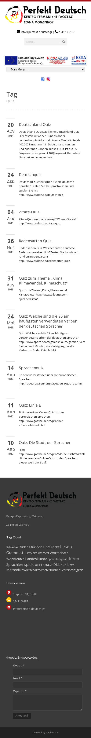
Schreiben (12, 547)
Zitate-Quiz (29, 211)
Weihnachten (15, 559)
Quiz (37, 565)
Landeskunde (36, 558)
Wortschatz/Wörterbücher (41, 570)
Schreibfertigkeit (72, 570)
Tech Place (51, 732)
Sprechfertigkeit (57, 559)
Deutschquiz (30, 174)
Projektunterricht (38, 553)
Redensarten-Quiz (35, 240)
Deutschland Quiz (35, 124)
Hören (73, 558)
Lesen (66, 546)
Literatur (47, 565)
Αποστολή (21, 715)
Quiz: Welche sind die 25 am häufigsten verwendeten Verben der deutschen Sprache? (48, 321)
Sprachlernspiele (20, 564)
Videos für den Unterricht (39, 547)
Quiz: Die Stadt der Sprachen (45, 442)
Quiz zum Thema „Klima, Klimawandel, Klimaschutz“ (43, 281)
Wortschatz (59, 552)
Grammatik (16, 552)
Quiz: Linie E (30, 405)
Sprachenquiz (31, 367)
